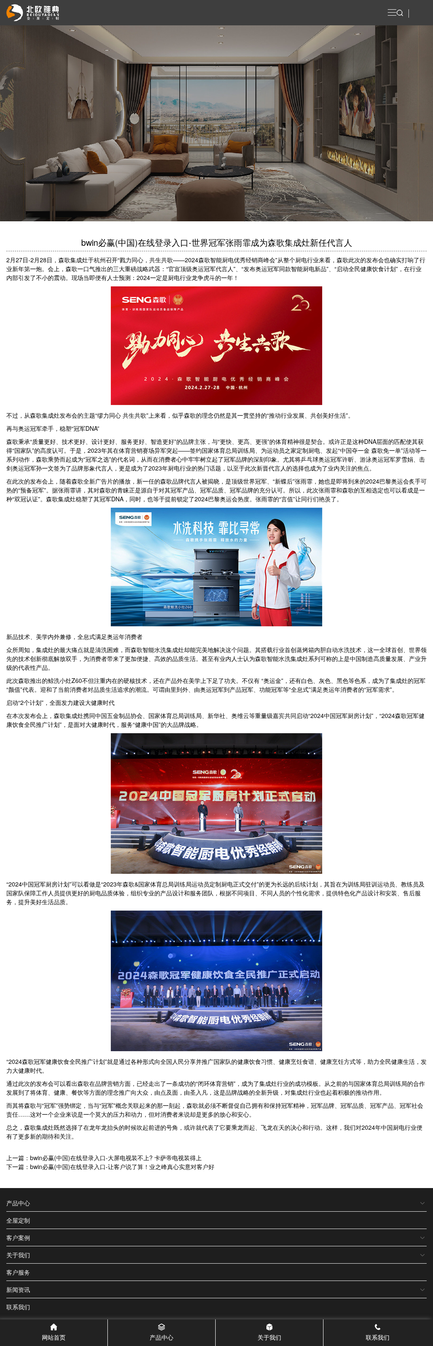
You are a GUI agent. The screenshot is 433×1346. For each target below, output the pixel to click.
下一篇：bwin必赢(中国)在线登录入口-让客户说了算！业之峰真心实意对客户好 (110, 1166)
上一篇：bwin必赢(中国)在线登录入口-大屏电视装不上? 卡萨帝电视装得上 (104, 1157)
